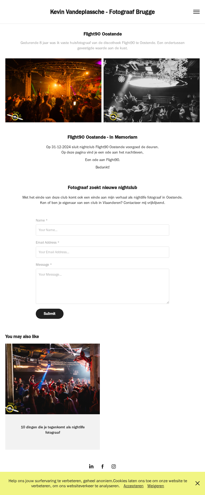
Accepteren (134, 485)
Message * (44, 265)
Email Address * (48, 242)
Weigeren (155, 485)
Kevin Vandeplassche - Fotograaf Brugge (102, 11)
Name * (42, 220)
